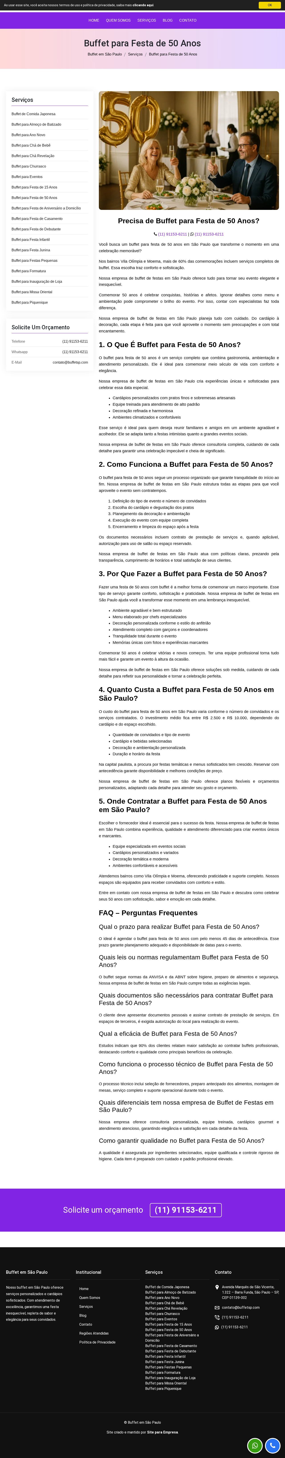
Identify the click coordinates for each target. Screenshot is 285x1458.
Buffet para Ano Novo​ (28, 135)
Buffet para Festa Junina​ (31, 250)
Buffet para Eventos (27, 177)
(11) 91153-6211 (75, 341)
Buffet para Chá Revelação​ (33, 156)
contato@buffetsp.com (70, 362)
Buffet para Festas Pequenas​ (34, 260)
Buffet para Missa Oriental (32, 292)
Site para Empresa (162, 1432)
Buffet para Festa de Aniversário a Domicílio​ (46, 208)
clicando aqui (142, 5)
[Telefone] (273, 1446)
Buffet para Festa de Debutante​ (36, 229)
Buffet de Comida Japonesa (33, 114)
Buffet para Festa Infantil (31, 240)
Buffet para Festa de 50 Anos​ (34, 198)
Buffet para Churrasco (29, 166)
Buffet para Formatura (29, 271)
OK (270, 5)
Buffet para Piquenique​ (30, 302)
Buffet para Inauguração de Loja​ (37, 281)
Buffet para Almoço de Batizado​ (36, 124)
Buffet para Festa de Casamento (37, 219)
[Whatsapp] (255, 1446)
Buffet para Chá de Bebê (31, 145)
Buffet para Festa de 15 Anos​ (34, 187)
